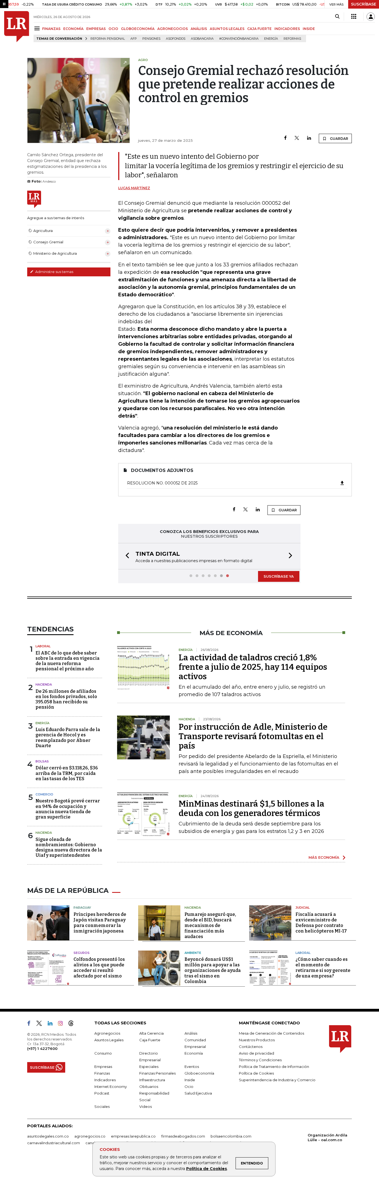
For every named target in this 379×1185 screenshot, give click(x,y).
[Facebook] (285, 138)
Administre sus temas (53, 271)
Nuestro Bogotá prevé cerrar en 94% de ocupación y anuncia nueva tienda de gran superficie (68, 809)
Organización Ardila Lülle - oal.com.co (327, 1137)
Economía (194, 1053)
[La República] (16, 26)
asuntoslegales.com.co (48, 1136)
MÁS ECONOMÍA (324, 857)
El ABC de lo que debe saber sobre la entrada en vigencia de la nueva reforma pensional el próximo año (68, 661)
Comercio (44, 794)
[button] (125, 556)
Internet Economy (110, 1086)
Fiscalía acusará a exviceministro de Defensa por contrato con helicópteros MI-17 (321, 923)
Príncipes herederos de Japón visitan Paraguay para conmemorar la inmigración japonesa (100, 923)
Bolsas (42, 761)
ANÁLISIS (199, 29)
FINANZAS (51, 29)
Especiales (148, 1066)
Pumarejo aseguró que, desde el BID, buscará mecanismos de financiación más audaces (210, 925)
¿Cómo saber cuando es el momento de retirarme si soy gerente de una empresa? (322, 968)
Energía (271, 39)
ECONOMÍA (73, 29)
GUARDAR (338, 139)
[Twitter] (296, 138)
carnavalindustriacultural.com (53, 1143)
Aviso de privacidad (256, 1053)
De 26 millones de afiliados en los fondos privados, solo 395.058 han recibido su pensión (66, 699)
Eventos (192, 1066)
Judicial (302, 907)
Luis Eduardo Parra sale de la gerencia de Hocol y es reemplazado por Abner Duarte (68, 737)
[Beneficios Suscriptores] (354, 17)
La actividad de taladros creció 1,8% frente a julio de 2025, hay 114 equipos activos (253, 667)
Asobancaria (202, 39)
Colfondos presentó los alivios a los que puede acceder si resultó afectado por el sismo (99, 968)
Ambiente (193, 953)
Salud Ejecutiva (198, 1093)
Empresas (103, 1066)
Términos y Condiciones (260, 1060)
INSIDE (309, 29)
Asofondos (175, 39)
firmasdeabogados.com (183, 1136)
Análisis (191, 1033)
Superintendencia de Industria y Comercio (277, 1080)
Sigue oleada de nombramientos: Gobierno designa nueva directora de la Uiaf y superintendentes (69, 847)
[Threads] (73, 1024)
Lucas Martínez (134, 188)
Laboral (43, 646)
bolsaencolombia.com (231, 1136)
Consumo (103, 1053)
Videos (145, 1106)
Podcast (101, 1093)
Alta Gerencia (151, 1033)
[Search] (337, 16)
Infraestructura (152, 1080)
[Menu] (38, 28)
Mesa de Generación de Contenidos (271, 1033)
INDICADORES (287, 29)
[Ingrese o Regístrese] (371, 16)
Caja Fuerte (149, 1040)
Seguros (82, 953)
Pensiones (151, 39)
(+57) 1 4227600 (42, 1048)
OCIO (113, 29)
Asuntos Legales (108, 1040)
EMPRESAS (96, 29)
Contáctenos (250, 1046)
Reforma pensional (107, 39)
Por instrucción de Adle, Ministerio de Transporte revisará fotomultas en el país (253, 736)
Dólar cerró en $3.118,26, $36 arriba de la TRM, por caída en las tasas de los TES (67, 773)
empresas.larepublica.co (133, 1136)
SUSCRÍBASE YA (279, 576)
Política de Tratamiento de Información (274, 1066)
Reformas (292, 39)
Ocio (189, 1086)
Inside (190, 1080)
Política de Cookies (206, 1168)
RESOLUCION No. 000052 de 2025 (162, 483)
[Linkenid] (52, 1024)
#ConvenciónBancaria (239, 39)
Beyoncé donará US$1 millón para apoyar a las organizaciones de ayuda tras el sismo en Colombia (213, 970)
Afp (133, 39)
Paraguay (82, 907)
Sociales (102, 1106)
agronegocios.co (89, 1136)
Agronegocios (107, 1033)
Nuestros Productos (257, 1040)
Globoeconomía (199, 1073)
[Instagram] (62, 1024)
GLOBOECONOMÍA (138, 29)
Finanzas (102, 1073)
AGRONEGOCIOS (172, 29)
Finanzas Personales (157, 1073)
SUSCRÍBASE (363, 4)
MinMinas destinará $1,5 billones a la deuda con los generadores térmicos (251, 808)
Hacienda (44, 684)
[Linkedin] (309, 138)
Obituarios (148, 1086)
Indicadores (105, 1080)
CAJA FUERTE (259, 29)
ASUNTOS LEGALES (227, 29)
